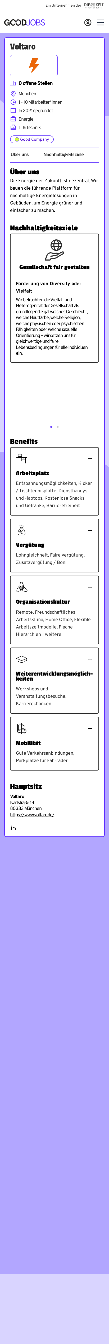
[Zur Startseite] (24, 22)
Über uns (20, 155)
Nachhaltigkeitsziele (63, 155)
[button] (51, 427)
